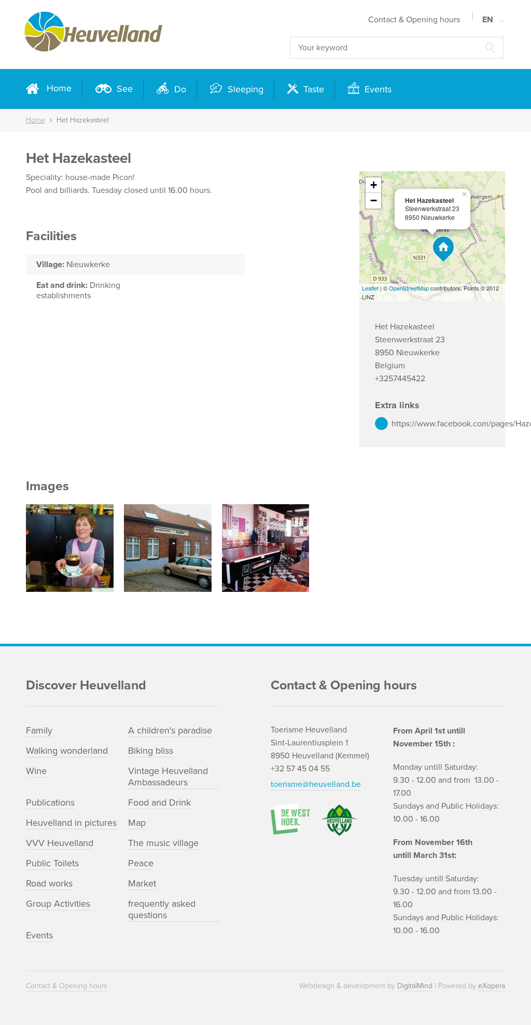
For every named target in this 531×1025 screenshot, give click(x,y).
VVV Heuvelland (59, 843)
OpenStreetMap (409, 288)
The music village (163, 843)
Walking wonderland (67, 750)
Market (142, 883)
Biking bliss (150, 750)
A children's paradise (170, 730)
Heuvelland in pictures (71, 822)
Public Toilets (52, 863)
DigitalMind (414, 985)
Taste (312, 89)
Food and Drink (159, 802)
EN (487, 20)
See (123, 88)
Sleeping (244, 89)
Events (377, 89)
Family (39, 730)
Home (59, 88)
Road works (49, 883)
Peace (140, 863)
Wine (36, 771)
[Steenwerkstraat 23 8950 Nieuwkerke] (443, 249)
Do (179, 89)
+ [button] (373, 184)
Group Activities (58, 903)
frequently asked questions (161, 909)
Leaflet (370, 288)
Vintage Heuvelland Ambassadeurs (168, 776)
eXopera (491, 985)
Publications (50, 802)
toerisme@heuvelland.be (316, 784)
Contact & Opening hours (414, 20)
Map (137, 822)
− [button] (373, 200)
